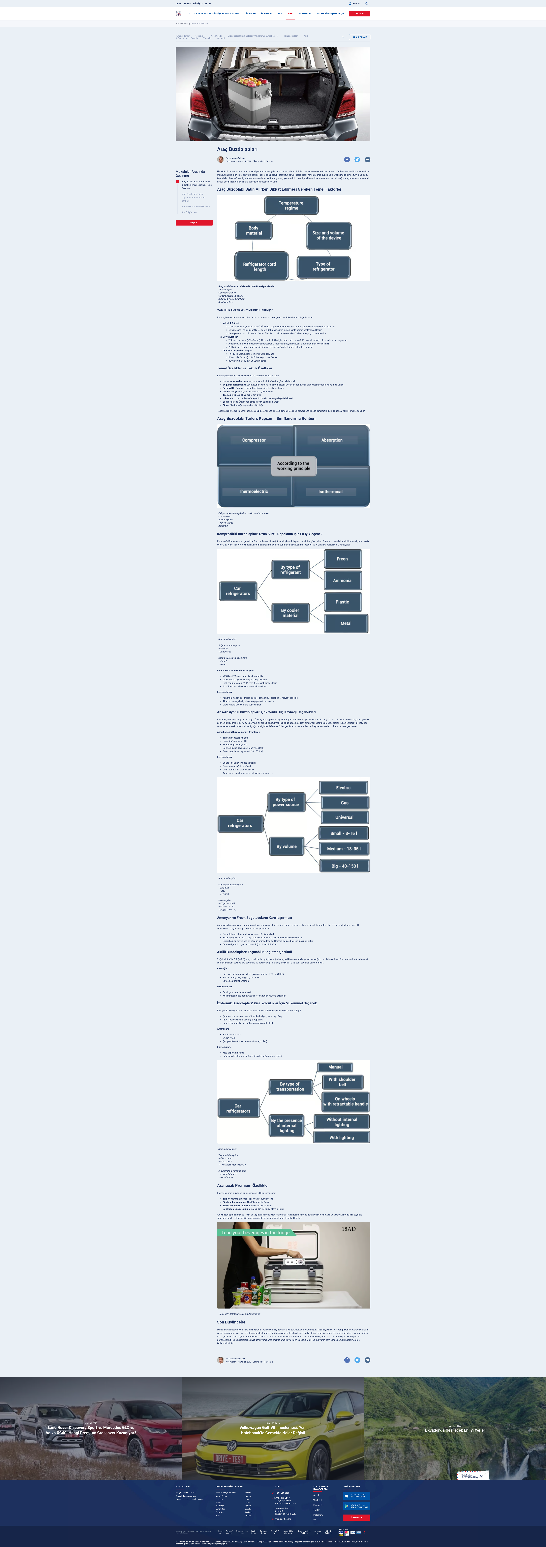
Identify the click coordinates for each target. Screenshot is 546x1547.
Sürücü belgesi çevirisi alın (186, 1496)
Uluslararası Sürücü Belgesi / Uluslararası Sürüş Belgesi (253, 36)
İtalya (247, 1499)
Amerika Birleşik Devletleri (226, 1493)
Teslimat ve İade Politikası (304, 1532)
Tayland (248, 1506)
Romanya (219, 1499)
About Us (220, 1532)
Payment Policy (263, 1532)
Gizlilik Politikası (328, 1532)
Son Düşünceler (189, 212)
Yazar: (235, 158)
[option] (91, 1428)
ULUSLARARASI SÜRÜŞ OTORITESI (194, 3)
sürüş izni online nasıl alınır (186, 1493)
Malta (218, 1516)
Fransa (247, 1503)
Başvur (360, 13)
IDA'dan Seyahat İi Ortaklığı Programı (190, 1499)
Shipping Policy (318, 1532)
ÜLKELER (251, 13)
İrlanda (218, 1503)
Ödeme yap (356, 1517)
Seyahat (221, 38)
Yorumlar (207, 38)
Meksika (248, 1496)
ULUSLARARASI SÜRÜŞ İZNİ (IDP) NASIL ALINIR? (215, 13)
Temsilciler (200, 36)
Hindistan (248, 1512)
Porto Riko (220, 1512)
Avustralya (220, 1506)
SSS (280, 13)
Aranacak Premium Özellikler (195, 206)
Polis (305, 36)
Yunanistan (220, 1509)
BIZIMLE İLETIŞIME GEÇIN (330, 13)
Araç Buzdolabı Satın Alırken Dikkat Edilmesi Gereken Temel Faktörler (196, 185)
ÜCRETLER (266, 13)
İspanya (248, 1493)
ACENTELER (305, 13)
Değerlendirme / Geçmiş (187, 38)
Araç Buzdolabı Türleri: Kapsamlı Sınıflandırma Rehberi (193, 197)
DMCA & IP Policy (275, 1532)
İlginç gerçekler (291, 36)
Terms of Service (229, 1532)
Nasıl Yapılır (216, 36)
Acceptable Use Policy (242, 1532)
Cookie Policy (253, 1532)
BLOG (290, 13)
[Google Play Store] (357, 1506)
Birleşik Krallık (221, 1496)
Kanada (248, 1509)
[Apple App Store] (357, 1496)
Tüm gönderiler (183, 36)
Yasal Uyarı (180, 1542)
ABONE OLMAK (360, 37)
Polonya (248, 1516)
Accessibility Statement (288, 1532)
